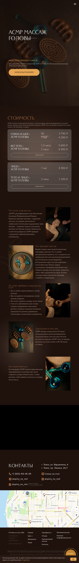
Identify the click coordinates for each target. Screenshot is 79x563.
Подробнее (25, 560)
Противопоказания (63, 532)
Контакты (45, 544)
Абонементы (32, 539)
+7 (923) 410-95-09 (21, 474)
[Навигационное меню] (75, 4)
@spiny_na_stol (52, 479)
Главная (30, 533)
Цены (29, 536)
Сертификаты (46, 533)
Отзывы (44, 536)
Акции (30, 542)
